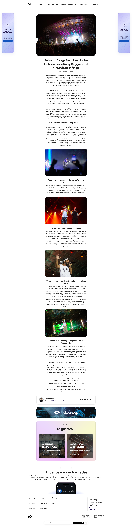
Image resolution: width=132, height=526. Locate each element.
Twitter (54, 503)
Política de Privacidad (45, 506)
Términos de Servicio (44, 503)
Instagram (54, 501)
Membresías (30, 501)
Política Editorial (43, 508)
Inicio (37, 11)
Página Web (54, 401)
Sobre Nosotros (31, 503)
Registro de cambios (32, 506)
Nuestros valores (31, 508)
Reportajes (44, 11)
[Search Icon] (103, 4)
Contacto (42, 501)
